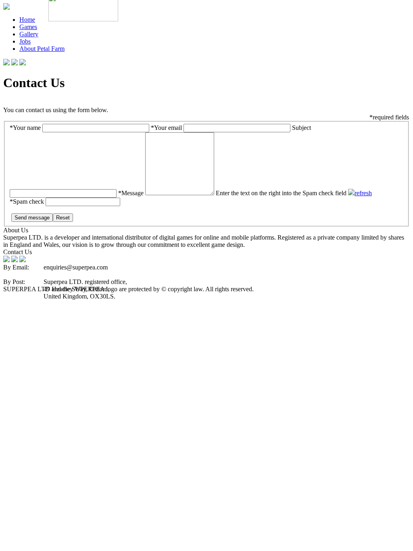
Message (131, 193)
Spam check (27, 201)
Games (28, 26)
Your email (166, 127)
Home (27, 19)
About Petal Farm (42, 48)
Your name (25, 127)
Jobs (25, 41)
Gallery (28, 34)
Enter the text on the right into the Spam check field (281, 193)
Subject (301, 127)
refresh (363, 193)
